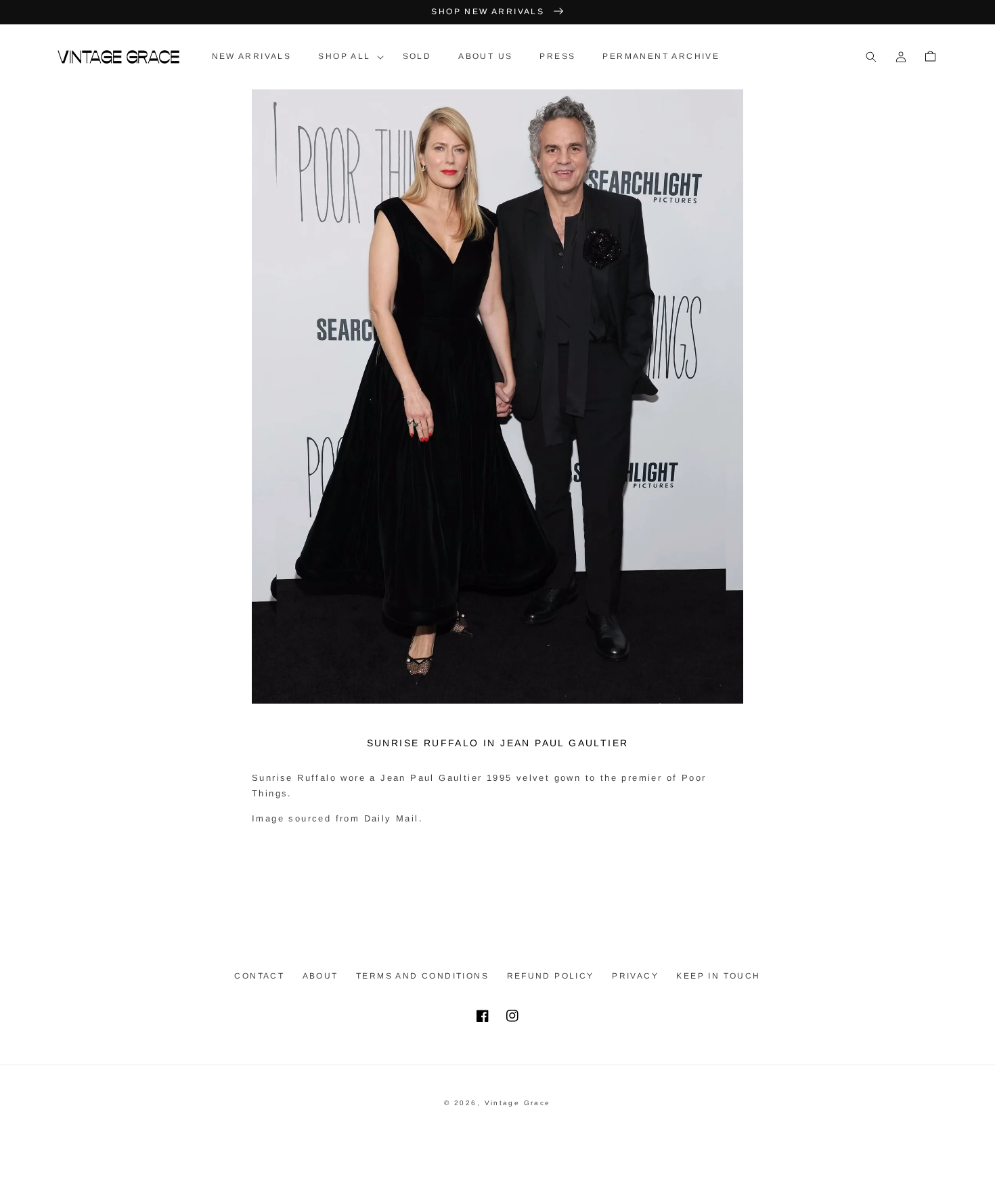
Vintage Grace (518, 1103)
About (320, 976)
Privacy (635, 976)
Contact (259, 976)
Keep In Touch (718, 976)
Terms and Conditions (422, 976)
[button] (347, 57)
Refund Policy (550, 976)
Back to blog (506, 868)
